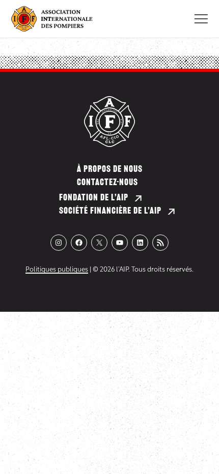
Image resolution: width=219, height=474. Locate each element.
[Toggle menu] (201, 18)
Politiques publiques (56, 269)
